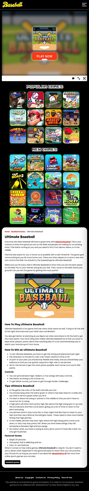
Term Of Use (66, 477)
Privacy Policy (53, 477)
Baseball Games (18, 231)
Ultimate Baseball (63, 242)
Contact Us (41, 477)
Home (7, 231)
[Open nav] (84, 4)
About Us (19, 477)
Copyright (29, 477)
